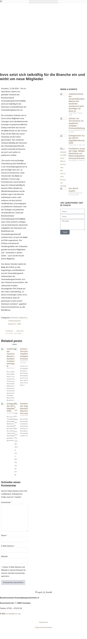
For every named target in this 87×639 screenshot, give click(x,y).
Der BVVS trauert (73, 189)
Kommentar (6, 502)
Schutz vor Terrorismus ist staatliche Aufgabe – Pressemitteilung (77, 123)
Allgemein (23, 318)
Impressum (43, 622)
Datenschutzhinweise (43, 627)
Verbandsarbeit (14, 321)
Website (4, 556)
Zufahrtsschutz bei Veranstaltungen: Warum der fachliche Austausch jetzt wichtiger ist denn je (77, 102)
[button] (43, 2)
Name (4, 535)
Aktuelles (14, 318)
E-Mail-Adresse (8, 546)
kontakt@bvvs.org (13, 614)
